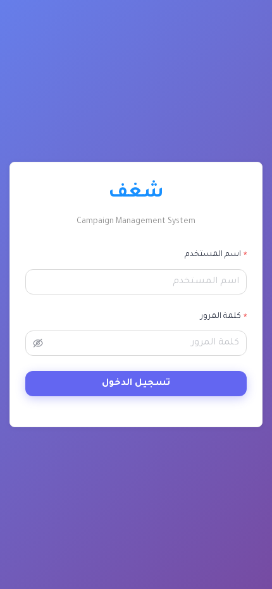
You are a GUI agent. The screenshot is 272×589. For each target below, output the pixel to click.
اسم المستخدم (213, 254)
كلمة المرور (221, 316)
